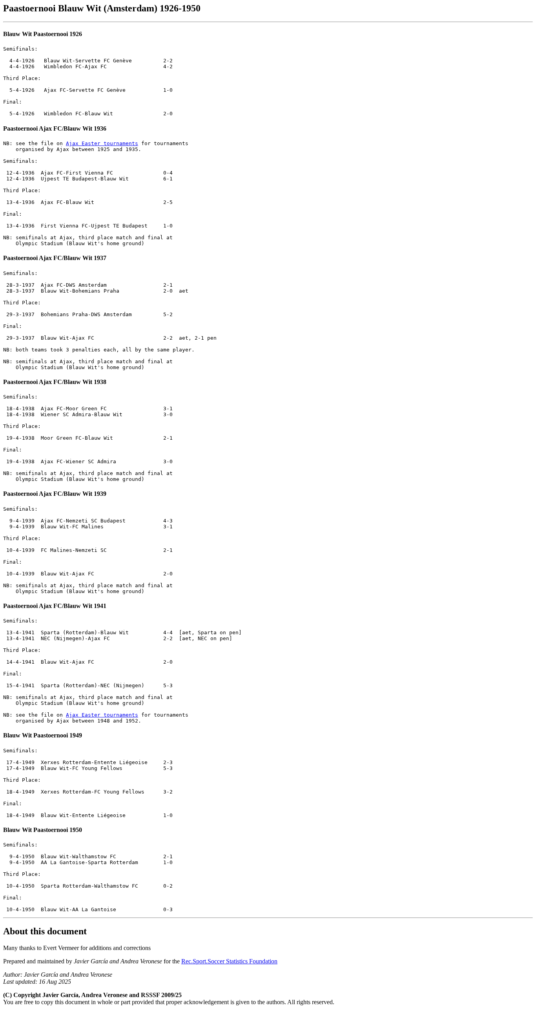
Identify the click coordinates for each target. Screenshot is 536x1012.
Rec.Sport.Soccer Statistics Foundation (229, 961)
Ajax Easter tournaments (102, 143)
